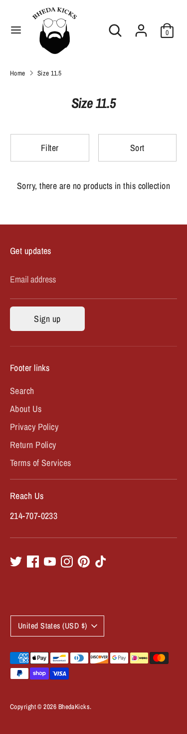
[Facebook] (33, 562)
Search (22, 390)
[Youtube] (50, 562)
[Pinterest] (84, 562)
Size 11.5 (49, 73)
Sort (137, 148)
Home (17, 73)
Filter (50, 148)
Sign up (47, 318)
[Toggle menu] (16, 30)
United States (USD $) (52, 625)
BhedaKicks (74, 706)
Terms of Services (40, 462)
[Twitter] (16, 562)
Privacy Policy (34, 426)
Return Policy (33, 444)
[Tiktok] (101, 562)
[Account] (141, 26)
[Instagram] (67, 562)
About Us (26, 408)
